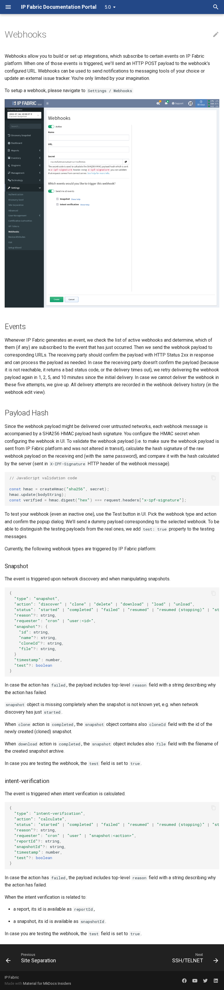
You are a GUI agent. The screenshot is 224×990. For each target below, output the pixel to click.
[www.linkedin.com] (215, 980)
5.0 (108, 7)
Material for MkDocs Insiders (47, 983)
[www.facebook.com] (184, 980)
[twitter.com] (205, 980)
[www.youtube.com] (195, 980)
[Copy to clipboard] (213, 477)
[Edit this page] (215, 34)
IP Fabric (12, 977)
